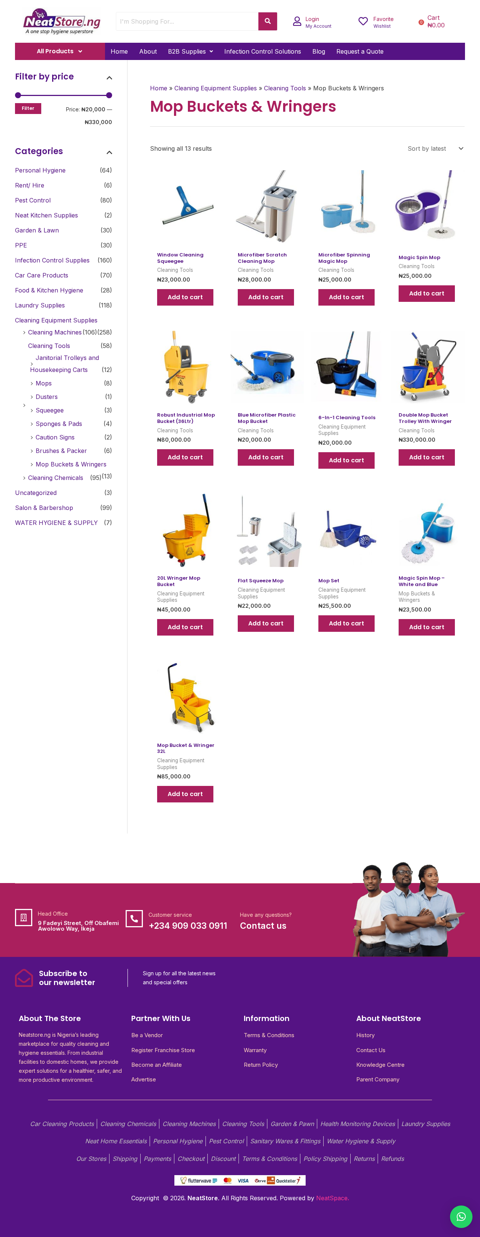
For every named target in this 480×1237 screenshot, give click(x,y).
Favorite (384, 19)
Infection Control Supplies (52, 260)
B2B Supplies (187, 51)
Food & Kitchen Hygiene (49, 290)
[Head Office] (23, 917)
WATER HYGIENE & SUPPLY (56, 522)
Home (119, 51)
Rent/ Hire (29, 185)
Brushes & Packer (61, 450)
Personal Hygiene (40, 170)
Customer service (170, 915)
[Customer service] (134, 918)
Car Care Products (41, 275)
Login (312, 19)
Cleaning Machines (55, 332)
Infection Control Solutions (262, 51)
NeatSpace (332, 1198)
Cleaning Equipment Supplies (56, 320)
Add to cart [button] (185, 297)
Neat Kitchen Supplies (46, 215)
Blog (318, 51)
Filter (28, 108)
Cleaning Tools (49, 345)
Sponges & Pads (59, 423)
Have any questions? (266, 915)
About (148, 51)
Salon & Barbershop (44, 507)
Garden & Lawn (37, 230)
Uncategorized (36, 492)
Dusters (47, 396)
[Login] (297, 21)
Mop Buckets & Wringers (71, 464)
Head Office (53, 913)
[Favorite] (363, 21)
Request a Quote (360, 51)
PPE (21, 245)
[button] (190, 51)
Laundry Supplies (40, 305)
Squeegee (50, 410)
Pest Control (33, 200)
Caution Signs (55, 437)
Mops (44, 383)
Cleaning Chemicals (55, 477)
